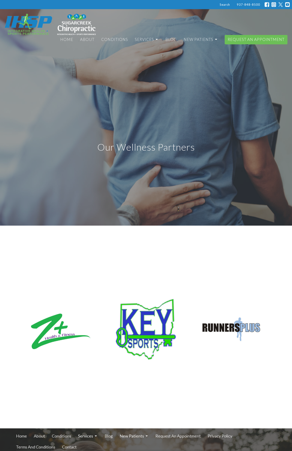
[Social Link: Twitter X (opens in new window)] (280, 4)
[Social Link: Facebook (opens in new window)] (267, 4)
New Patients (198, 39)
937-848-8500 (248, 4)
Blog (171, 39)
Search (225, 4)
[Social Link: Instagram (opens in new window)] (273, 4)
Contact (69, 446)
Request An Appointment (256, 39)
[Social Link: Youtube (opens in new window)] (287, 4)
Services (144, 39)
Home (66, 39)
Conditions (114, 39)
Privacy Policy (220, 435)
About (87, 39)
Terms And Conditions (35, 446)
